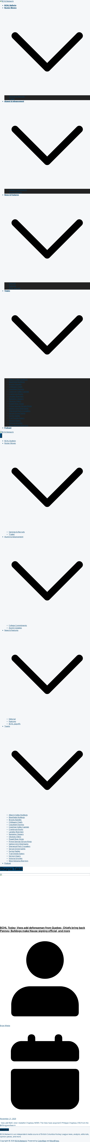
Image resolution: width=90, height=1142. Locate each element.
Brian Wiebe (5, 1025)
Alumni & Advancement (14, 101)
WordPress (54, 1141)
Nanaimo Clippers (16, 399)
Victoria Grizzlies (15, 423)
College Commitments (18, 190)
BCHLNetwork (21, 1141)
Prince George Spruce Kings (20, 406)
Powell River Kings (16, 403)
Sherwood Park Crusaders (19, 411)
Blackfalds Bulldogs (17, 382)
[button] (47, 94)
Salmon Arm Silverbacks (18, 408)
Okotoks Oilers (15, 401)
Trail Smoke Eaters (16, 418)
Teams (7, 291)
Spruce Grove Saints (17, 413)
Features (12, 286)
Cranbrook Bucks (16, 394)
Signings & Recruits (17, 96)
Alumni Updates (15, 192)
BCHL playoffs (14, 288)
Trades (12, 99)
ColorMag (42, 1141)
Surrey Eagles (14, 416)
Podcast (7, 428)
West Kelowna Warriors (18, 425)
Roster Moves (10, 8)
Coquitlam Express (16, 389)
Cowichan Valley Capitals (19, 391)
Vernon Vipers (15, 420)
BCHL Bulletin (10, 5)
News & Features (11, 195)
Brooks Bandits (15, 384)
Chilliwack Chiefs (15, 387)
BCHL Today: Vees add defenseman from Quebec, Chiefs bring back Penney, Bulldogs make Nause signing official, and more (42, 929)
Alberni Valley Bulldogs (18, 379)
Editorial (12, 283)
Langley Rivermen (16, 396)
